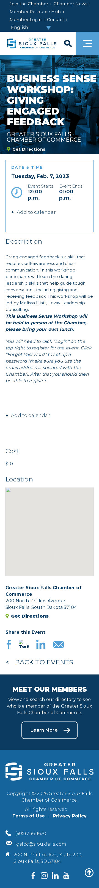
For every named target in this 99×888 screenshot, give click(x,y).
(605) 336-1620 (30, 833)
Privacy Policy (70, 816)
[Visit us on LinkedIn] (55, 875)
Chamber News (70, 3)
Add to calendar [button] (30, 415)
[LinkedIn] (40, 645)
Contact (55, 19)
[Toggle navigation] (87, 43)
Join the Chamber (29, 3)
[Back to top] (89, 872)
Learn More (44, 730)
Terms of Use (28, 816)
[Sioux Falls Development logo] (31, 43)
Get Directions (28, 149)
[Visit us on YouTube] (66, 875)
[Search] (67, 43)
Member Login (26, 19)
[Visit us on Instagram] (44, 875)
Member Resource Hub (35, 11)
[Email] (58, 645)
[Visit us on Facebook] (33, 875)
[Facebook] (9, 645)
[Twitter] (24, 645)
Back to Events (44, 662)
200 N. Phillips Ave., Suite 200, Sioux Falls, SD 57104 (48, 858)
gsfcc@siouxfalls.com (41, 844)
